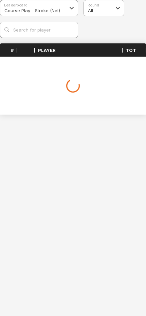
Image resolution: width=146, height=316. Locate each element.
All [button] (90, 10)
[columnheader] (8, 50)
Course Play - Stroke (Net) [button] (32, 10)
